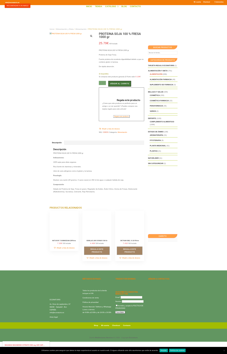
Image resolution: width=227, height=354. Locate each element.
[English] (119, 282)
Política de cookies (177, 350)
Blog (124, 6)
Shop (96, 325)
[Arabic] (123, 285)
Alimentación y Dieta (65, 29)
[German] (126, 282)
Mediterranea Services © (105, 338)
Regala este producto (121, 116)
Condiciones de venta (91, 298)
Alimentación (80, 29)
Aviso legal (54, 317)
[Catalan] (123, 282)
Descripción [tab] (57, 143)
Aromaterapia (156, 135)
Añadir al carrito (119, 84)
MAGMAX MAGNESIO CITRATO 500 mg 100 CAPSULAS (25, 345)
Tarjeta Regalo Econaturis (161, 65)
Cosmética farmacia (159, 101)
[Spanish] (116, 282)
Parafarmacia (156, 106)
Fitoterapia (155, 140)
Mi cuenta (197, 2)
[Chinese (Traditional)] (126, 285)
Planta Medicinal (158, 146)
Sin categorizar (155, 163)
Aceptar (164, 350)
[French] (129, 282)
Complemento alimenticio (162, 122)
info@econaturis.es (57, 312)
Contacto (135, 6)
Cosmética (155, 95)
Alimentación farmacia (161, 79)
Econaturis (133, 338)
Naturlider (153, 158)
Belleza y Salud (155, 92)
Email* (117, 297)
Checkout (206, 2)
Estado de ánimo (156, 132)
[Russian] (132, 282)
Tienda (98, 6)
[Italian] (116, 285)
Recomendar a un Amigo (17, 6)
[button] (91, 36)
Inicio (89, 6)
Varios (153, 111)
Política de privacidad (90, 302)
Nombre (118, 301)
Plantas (153, 151)
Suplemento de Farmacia (161, 85)
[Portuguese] (119, 285)
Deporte (152, 118)
